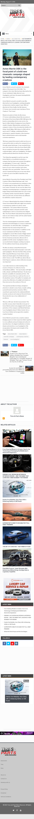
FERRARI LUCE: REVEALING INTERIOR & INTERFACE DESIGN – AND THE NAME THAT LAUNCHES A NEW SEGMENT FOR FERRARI (16, 476)
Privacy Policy (4, 789)
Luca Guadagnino (14, 339)
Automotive (4, 760)
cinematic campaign (9, 336)
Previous (14, 351)
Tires (2, 764)
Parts (2, 768)
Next (20, 366)
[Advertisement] (17, 390)
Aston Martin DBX (12, 334)
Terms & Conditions (6, 796)
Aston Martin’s (22, 334)
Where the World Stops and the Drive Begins (15, 631)
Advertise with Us (5, 782)
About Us (3, 775)
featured (6, 339)
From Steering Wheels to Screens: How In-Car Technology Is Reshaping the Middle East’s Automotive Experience (16, 451)
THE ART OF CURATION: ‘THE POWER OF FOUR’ (17, 546)
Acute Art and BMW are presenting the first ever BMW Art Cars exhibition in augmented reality (13, 370)
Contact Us (4, 778)
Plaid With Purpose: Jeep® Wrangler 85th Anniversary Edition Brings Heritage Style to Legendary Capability (16, 570)
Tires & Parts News (17, 416)
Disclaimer (3, 793)
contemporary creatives (22, 336)
